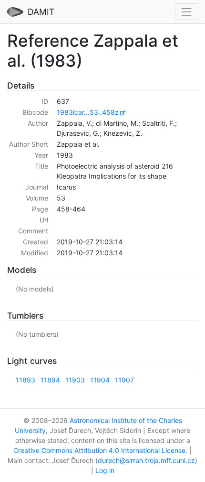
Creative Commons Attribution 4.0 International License (99, 450)
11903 (75, 380)
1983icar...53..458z (88, 112)
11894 (50, 380)
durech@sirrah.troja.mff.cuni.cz (146, 460)
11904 (100, 380)
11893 (25, 380)
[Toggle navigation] (186, 11)
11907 (124, 380)
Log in (104, 470)
